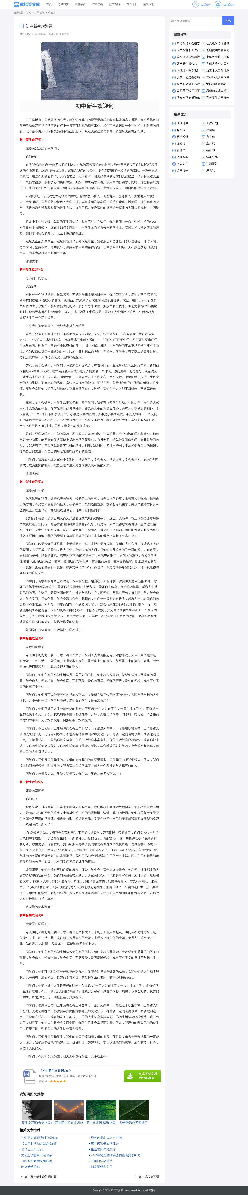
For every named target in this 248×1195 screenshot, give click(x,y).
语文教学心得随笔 (217, 43)
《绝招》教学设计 (188, 70)
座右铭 (210, 170)
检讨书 (210, 150)
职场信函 (97, 4)
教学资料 (114, 4)
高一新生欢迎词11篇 (43, 1176)
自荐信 (210, 136)
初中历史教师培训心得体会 (39, 1137)
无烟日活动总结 (102, 1161)
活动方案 (182, 157)
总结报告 (63, 4)
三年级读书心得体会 (105, 1143)
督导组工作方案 (32, 1149)
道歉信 (181, 143)
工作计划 (212, 123)
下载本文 (64, 34)
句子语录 (131, 4)
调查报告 (182, 170)
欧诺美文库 (117, 1190)
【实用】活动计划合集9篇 (39, 1143)
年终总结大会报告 (188, 43)
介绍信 (181, 130)
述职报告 (212, 163)
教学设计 (182, 136)
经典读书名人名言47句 (106, 1137)
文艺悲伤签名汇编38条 (36, 1155)
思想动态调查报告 (217, 90)
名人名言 (182, 163)
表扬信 (181, 150)
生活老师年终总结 (103, 1149)
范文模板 (148, 4)
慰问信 (210, 130)
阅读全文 (53, 34)
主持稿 (210, 143)
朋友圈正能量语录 (188, 97)
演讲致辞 (80, 4)
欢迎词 (51, 12)
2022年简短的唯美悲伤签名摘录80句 (115, 1155)
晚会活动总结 (30, 1166)
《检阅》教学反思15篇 (36, 1161)
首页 (49, 4)
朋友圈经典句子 (102, 1166)
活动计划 (182, 123)
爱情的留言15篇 (216, 84)
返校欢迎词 (152, 1176)
